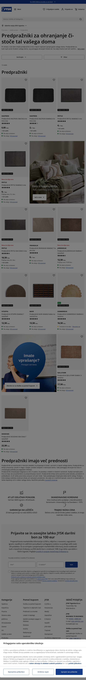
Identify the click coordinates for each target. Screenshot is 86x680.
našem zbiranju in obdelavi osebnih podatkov (45, 663)
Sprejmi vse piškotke (69, 672)
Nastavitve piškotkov (16, 672)
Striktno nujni (43, 672)
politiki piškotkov (74, 663)
